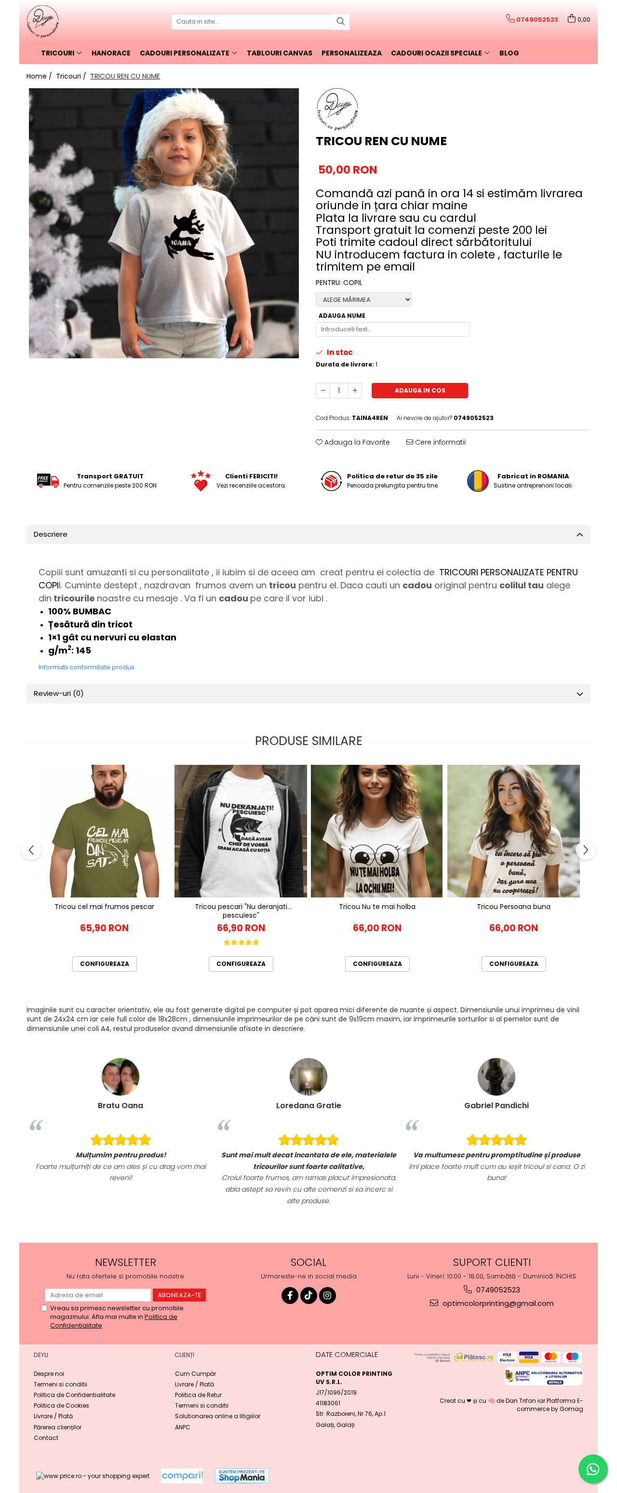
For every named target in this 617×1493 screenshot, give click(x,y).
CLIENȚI (184, 1355)
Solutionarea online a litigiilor (217, 1416)
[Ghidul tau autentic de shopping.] (182, 1475)
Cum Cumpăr (195, 1374)
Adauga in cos (420, 390)
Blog (509, 53)
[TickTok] (308, 1295)
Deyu (41, 1355)
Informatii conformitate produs (86, 667)
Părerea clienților (57, 1427)
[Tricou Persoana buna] (513, 831)
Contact (46, 1438)
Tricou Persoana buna (513, 906)
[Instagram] (327, 1295)
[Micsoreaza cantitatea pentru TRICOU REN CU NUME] (323, 390)
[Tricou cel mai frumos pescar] (104, 831)
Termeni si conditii (60, 1384)
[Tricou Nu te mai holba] (377, 831)
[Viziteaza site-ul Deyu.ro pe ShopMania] (242, 1475)
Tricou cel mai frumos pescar (104, 906)
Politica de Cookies (61, 1405)
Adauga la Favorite (356, 442)
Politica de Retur (198, 1395)
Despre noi (49, 1374)
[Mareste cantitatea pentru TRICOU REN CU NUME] (355, 390)
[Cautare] (340, 22)
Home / (40, 76)
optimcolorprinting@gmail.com (497, 1303)
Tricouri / (72, 76)
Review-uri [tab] (59, 693)
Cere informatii (439, 442)
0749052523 (497, 1290)
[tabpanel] (164, 223)
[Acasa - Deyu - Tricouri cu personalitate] (75, 22)
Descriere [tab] (50, 534)
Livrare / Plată (53, 1416)
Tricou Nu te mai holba (377, 906)
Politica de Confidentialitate (74, 1395)
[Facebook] (290, 1295)
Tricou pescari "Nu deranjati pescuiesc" (241, 910)
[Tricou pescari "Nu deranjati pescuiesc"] (240, 831)
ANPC (182, 1427)
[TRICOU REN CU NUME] (164, 223)
